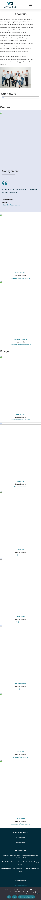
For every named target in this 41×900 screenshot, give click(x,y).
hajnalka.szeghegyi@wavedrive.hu (20, 344)
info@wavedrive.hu (21, 885)
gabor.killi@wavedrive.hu (20, 487)
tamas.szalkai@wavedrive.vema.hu (20, 622)
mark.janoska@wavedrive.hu (20, 420)
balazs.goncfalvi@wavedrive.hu (20, 278)
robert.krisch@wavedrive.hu (11, 205)
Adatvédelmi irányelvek (26, 897)
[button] (31, 5)
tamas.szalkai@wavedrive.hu (20, 824)
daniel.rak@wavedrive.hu (20, 689)
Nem (14, 897)
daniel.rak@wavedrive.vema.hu (20, 555)
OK (9, 897)
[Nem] (38, 893)
